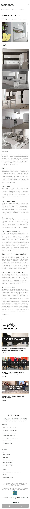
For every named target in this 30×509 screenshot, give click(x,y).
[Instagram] (11, 502)
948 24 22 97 (5, 474)
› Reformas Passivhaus (7, 443)
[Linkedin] (18, 502)
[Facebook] (14, 502)
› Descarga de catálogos (8, 465)
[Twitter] (16, 502)
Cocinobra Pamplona (5, 10)
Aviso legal (11, 497)
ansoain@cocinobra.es (8, 477)
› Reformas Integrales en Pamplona (10, 427)
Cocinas (15, 19)
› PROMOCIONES (6, 454)
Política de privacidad (19, 497)
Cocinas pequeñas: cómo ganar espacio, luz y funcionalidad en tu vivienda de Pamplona (14, 349)
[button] (28, 5)
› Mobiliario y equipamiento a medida (10, 438)
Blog (13, 10)
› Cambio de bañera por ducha (9, 435)
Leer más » (4, 352)
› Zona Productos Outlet (8, 459)
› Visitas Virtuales (6, 457)
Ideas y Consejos (22, 19)
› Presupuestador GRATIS (8, 462)
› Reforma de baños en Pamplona (9, 433)
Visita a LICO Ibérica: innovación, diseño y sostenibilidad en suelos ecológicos (13, 373)
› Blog (4, 452)
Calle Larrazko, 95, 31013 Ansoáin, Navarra (12, 472)
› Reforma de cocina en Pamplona (10, 430)
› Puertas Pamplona (7, 440)
